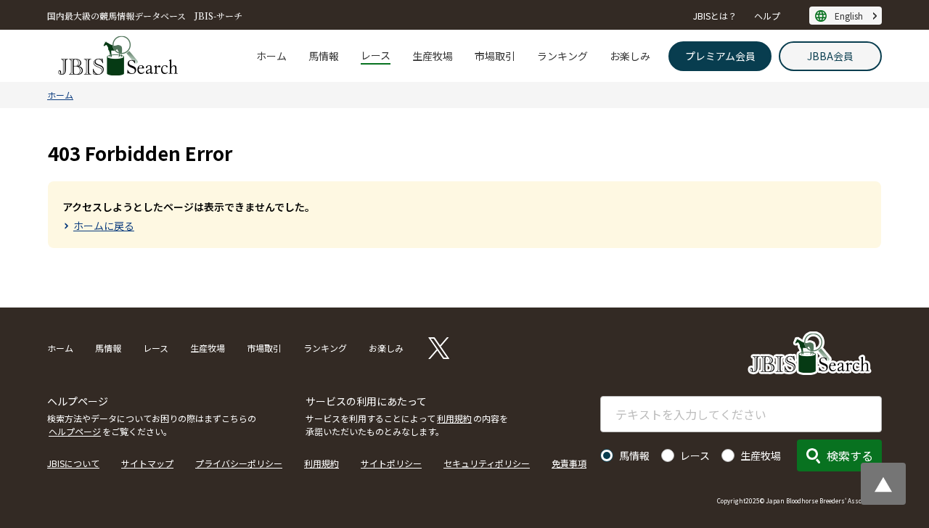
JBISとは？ (715, 15)
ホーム (271, 56)
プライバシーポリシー (238, 463)
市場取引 (495, 56)
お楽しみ (630, 56)
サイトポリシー (391, 463)
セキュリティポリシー (486, 463)
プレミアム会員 (720, 56)
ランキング (562, 56)
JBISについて (73, 463)
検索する (850, 455)
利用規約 (454, 418)
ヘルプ (767, 15)
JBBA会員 (830, 56)
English (849, 15)
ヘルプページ (75, 431)
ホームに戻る (103, 225)
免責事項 (569, 463)
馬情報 (323, 56)
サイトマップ (147, 463)
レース (375, 55)
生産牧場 (432, 56)
